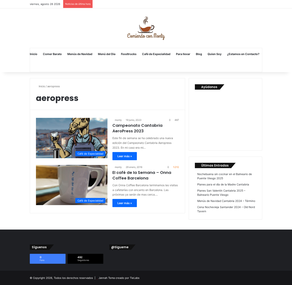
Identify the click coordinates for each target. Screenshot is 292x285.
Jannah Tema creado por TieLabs (119, 277)
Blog (199, 54)
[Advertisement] (224, 118)
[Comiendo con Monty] (146, 28)
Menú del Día (106, 54)
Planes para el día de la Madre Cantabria (223, 184)
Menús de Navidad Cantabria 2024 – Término (226, 201)
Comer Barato (52, 54)
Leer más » (124, 156)
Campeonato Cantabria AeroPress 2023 (137, 128)
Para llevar (183, 54)
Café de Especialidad (156, 54)
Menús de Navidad (79, 54)
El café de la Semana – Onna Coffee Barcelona (141, 175)
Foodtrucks (128, 54)
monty (118, 119)
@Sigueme (120, 247)
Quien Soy (214, 54)
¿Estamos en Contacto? (243, 54)
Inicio (33, 54)
